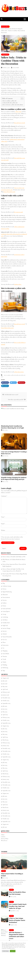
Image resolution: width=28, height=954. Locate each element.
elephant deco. (18, 284)
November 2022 (6, 785)
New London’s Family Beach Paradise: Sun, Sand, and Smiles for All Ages (17, 906)
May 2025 (5, 712)
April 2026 (5, 689)
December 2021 (6, 813)
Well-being (5, 667)
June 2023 (5, 765)
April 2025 (5, 714)
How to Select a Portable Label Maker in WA (14, 556)
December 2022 (6, 782)
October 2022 (6, 787)
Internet (5, 631)
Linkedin (5, 386)
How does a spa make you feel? (15, 399)
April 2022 (5, 804)
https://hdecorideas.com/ (7, 328)
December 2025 (6, 697)
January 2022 (6, 810)
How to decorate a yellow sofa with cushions (13, 104)
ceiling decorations (19, 372)
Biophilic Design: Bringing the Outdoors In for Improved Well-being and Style (13, 478)
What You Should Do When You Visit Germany (17, 893)
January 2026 (6, 695)
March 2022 (5, 807)
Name (3, 517)
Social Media (6, 653)
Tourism (5, 656)
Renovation (5, 645)
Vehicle (4, 662)
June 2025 (5, 709)
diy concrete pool (18, 212)
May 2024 (5, 734)
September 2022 (6, 790)
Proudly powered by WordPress (12, 949)
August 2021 (6, 824)
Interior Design (5, 54)
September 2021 (6, 821)
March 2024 (5, 740)
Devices (4, 589)
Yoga (4, 670)
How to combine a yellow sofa (9, 101)
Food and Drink (7, 608)
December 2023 (6, 748)
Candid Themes (18, 951)
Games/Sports (6, 611)
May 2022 (5, 802)
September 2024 (6, 723)
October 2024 (6, 720)
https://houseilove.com (9, 191)
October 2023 (6, 754)
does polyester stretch (19, 123)
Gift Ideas (5, 620)
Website (3, 530)
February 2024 (6, 742)
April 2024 (5, 737)
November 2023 (6, 751)
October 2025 (6, 700)
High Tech (5, 625)
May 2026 (5, 686)
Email (3, 523)
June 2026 (5, 683)
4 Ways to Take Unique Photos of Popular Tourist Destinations (17, 920)
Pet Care (5, 639)
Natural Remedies (7, 636)
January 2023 (6, 779)
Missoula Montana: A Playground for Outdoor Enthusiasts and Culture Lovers (16, 935)
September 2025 (6, 703)
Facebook (5, 382)
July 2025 (5, 706)
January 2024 (6, 745)
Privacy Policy (4, 838)
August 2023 (6, 759)
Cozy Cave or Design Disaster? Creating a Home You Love (14, 453)
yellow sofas (18, 111)
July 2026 (5, 681)
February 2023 (6, 776)
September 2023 (6, 757)
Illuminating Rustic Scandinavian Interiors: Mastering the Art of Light (12, 427)
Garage (4, 614)
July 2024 (5, 728)
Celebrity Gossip (7, 586)
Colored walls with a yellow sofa (10, 102)
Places (4, 642)
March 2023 (5, 773)
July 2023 (5, 762)
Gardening (5, 617)
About (2, 834)
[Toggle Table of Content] (21, 98)
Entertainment (6, 597)
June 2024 (5, 731)
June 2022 (5, 799)
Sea (3, 648)
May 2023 (5, 768)
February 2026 (6, 692)
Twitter (14, 382)
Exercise (5, 600)
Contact (3, 836)
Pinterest (21, 382)
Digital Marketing (7, 591)
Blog (4, 583)
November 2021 (6, 816)
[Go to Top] (26, 952)
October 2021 (6, 818)
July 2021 (5, 827)
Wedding (5, 665)
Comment (4, 496)
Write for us (4, 840)
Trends (4, 659)
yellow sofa (18, 375)
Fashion (4, 603)
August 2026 (6, 678)
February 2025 (6, 717)
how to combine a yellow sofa (10, 375)
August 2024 (6, 726)
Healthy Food (6, 622)
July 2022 (5, 796)
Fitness (4, 606)
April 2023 (5, 771)
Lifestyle (5, 634)
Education (5, 594)
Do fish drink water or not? (11, 394)
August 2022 (6, 793)
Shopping (5, 651)
